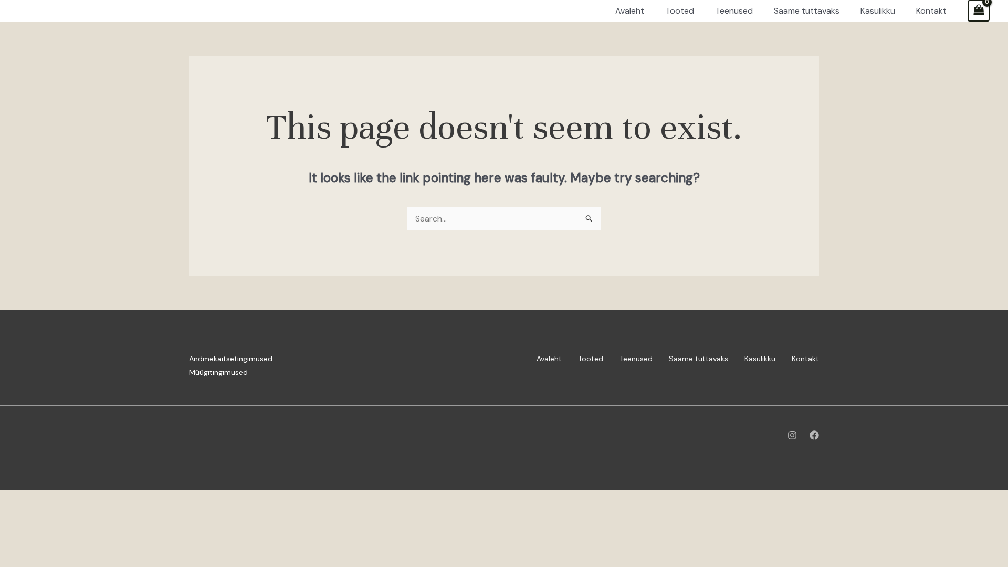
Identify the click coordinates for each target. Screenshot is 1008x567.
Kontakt (805, 358)
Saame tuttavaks (698, 358)
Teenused (636, 358)
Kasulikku (759, 358)
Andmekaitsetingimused (230, 358)
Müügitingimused (218, 372)
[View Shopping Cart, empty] (979, 11)
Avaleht (549, 358)
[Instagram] (792, 435)
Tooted (590, 358)
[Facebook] (814, 435)
